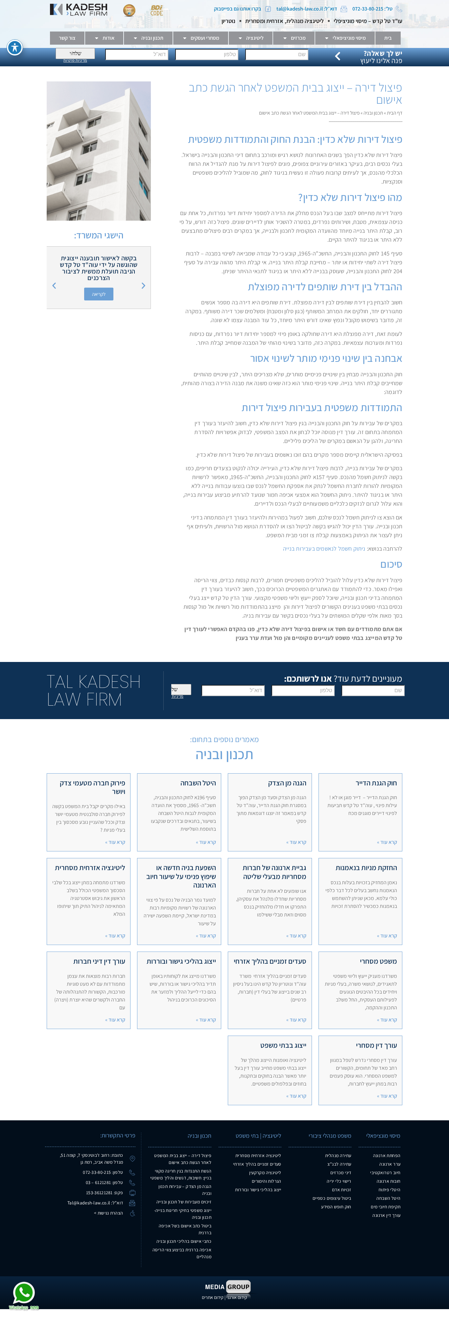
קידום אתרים (213, 1297)
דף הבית (394, 112)
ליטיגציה (255, 37)
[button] (54, 286)
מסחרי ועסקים (205, 37)
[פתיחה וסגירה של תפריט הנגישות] (15, 47)
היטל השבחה (198, 782)
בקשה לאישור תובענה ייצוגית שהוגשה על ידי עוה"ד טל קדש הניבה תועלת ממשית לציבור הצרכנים (98, 268)
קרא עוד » (387, 842)
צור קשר (67, 37)
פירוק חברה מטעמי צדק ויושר (92, 787)
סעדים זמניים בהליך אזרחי (270, 961)
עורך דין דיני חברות (99, 961)
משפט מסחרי (378, 961)
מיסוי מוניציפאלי (349, 37)
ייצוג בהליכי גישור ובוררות (181, 961)
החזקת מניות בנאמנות (366, 867)
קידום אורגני (236, 1297)
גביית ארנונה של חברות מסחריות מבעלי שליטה (274, 872)
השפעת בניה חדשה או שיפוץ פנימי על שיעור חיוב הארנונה (181, 876)
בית (388, 37)
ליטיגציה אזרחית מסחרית (90, 867)
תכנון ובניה (152, 37)
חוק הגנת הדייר (376, 782)
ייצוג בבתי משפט (283, 1045)
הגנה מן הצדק (287, 782)
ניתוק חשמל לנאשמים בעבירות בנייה (324, 548)
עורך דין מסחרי (376, 1045)
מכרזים (298, 37)
